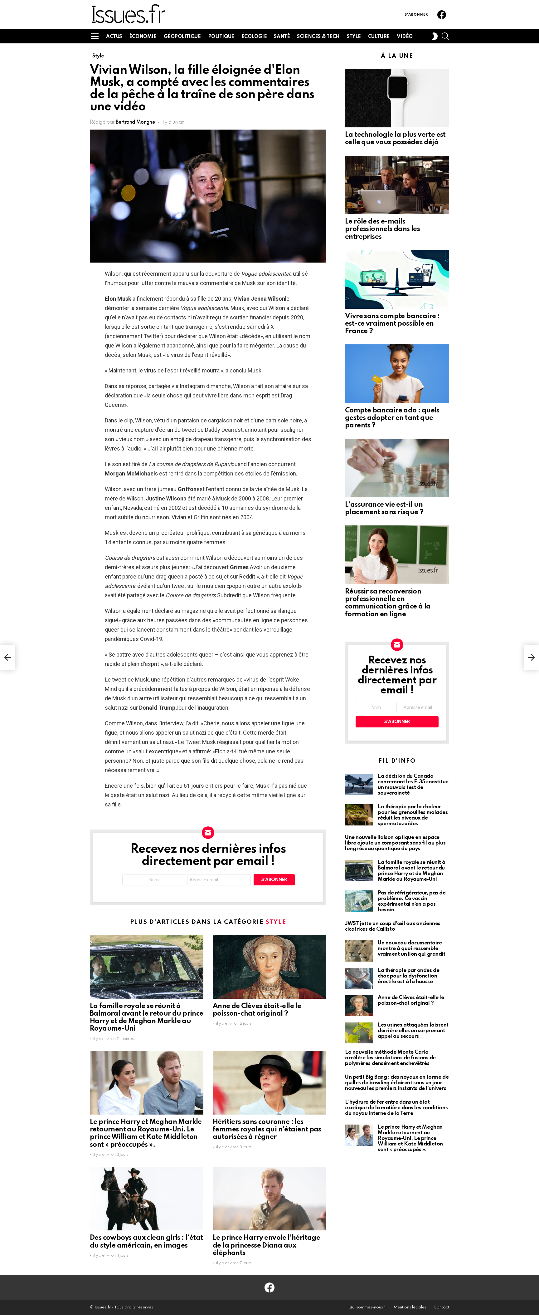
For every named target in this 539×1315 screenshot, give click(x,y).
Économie (143, 36)
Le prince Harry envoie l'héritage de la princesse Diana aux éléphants (266, 1245)
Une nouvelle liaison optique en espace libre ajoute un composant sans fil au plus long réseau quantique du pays (395, 843)
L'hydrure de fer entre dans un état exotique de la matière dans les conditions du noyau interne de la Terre (396, 1108)
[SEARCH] (445, 36)
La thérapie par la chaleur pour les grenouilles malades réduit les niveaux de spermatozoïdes (413, 815)
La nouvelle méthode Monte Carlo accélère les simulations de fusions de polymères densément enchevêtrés (390, 1058)
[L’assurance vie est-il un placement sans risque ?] (397, 468)
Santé (282, 36)
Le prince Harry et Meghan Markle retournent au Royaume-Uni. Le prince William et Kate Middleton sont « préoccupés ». (410, 1138)
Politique (221, 36)
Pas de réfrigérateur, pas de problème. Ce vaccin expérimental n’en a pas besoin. (411, 901)
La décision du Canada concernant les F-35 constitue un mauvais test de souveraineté (413, 785)
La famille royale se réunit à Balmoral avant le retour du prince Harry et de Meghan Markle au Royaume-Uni (411, 871)
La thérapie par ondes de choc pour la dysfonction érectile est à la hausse (408, 976)
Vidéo (405, 36)
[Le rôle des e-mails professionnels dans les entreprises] (397, 185)
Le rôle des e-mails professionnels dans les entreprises (382, 229)
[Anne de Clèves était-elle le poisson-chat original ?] (269, 967)
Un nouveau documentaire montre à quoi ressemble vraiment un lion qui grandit (411, 948)
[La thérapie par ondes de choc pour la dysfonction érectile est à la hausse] (359, 978)
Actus (114, 36)
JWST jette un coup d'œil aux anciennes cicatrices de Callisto (392, 926)
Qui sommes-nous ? (367, 1307)
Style (354, 36)
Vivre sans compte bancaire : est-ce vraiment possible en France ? (392, 324)
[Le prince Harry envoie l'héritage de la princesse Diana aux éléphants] (269, 1199)
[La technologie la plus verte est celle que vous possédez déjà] (397, 98)
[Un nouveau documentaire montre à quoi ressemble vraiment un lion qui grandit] (359, 951)
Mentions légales (410, 1307)
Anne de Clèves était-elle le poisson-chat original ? (411, 1000)
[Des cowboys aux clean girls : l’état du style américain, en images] (146, 1199)
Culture (379, 36)
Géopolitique (182, 36)
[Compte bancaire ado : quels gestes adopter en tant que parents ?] (397, 373)
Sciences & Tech (318, 36)
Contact (441, 1307)
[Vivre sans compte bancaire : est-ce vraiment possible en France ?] (397, 279)
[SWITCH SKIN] (435, 36)
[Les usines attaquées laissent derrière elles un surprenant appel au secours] (359, 1033)
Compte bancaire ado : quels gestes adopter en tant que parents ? (392, 418)
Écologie (254, 36)
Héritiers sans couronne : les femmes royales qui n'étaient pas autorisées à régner (267, 1129)
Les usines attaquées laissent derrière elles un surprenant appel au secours (413, 1030)
